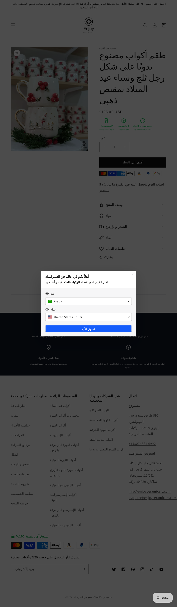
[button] (88, 301)
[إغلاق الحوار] (132, 274)
